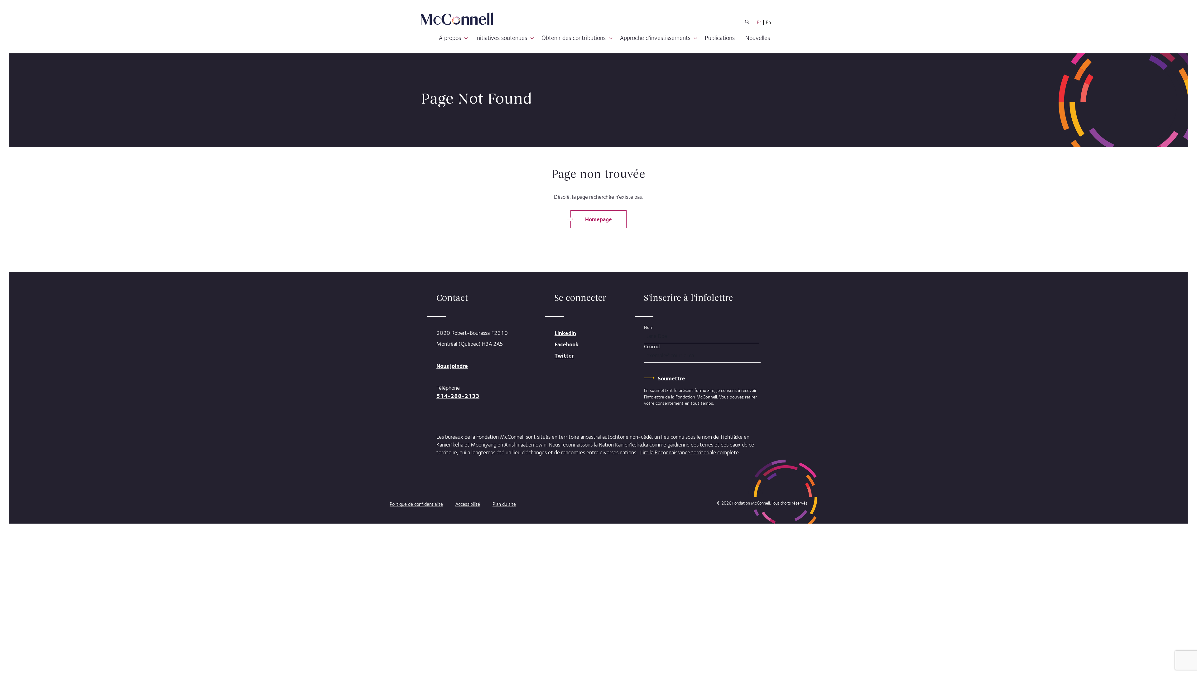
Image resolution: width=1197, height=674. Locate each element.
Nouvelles (757, 37)
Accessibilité (467, 504)
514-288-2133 (457, 396)
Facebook (567, 344)
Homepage (598, 219)
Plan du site (504, 504)
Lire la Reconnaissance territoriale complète (689, 452)
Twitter (564, 355)
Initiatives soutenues (501, 37)
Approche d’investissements (655, 37)
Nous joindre (452, 366)
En (768, 22)
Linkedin (565, 333)
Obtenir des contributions (573, 37)
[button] (466, 38)
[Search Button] (747, 23)
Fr (759, 22)
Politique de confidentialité (416, 504)
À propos (450, 37)
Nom (648, 327)
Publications (720, 37)
